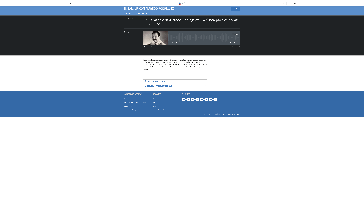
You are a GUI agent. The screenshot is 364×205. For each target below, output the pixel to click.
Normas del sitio (129, 106)
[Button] (127, 32)
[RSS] (206, 99)
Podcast (155, 102)
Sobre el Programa (141, 14)
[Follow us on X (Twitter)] (188, 99)
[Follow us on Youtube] (197, 99)
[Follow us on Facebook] (184, 99)
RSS (154, 106)
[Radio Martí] (289, 3)
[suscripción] (215, 99)
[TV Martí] (295, 3)
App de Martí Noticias (160, 110)
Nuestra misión (129, 99)
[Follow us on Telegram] (193, 99)
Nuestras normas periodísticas (135, 102)
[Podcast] (284, 3)
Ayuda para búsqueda (131, 110)
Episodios (128, 14)
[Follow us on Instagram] (202, 99)
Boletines (156, 99)
